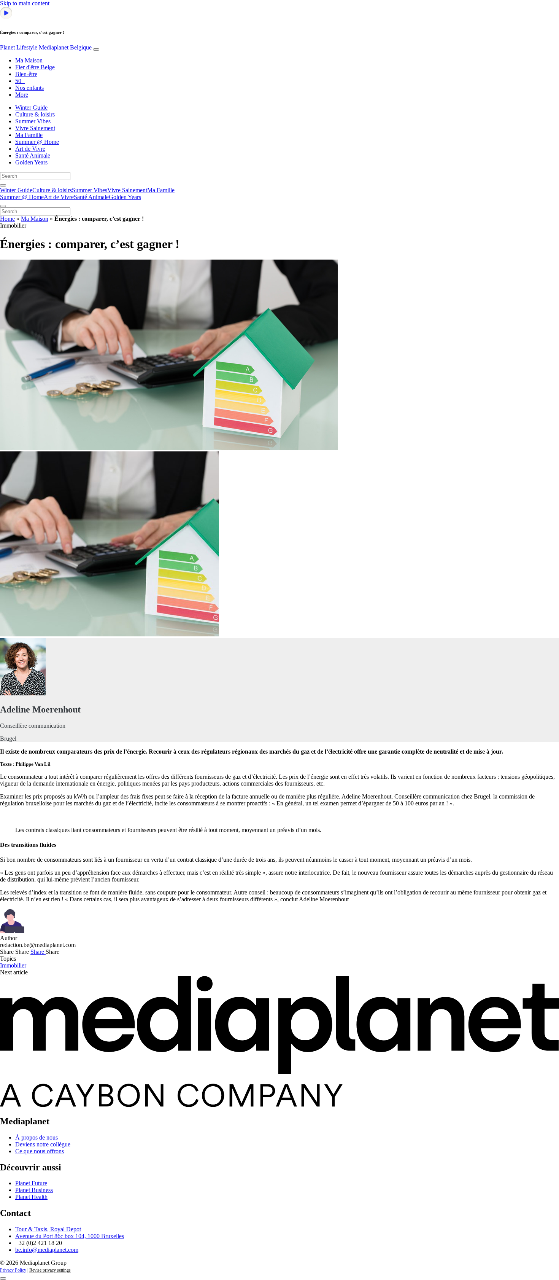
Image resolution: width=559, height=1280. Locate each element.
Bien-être (26, 74)
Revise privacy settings (50, 1270)
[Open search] (3, 185)
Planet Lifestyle (46, 47)
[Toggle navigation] (96, 49)
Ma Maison (29, 60)
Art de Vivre (30, 148)
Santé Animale (32, 155)
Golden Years (31, 162)
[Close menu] (3, 206)
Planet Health (31, 1197)
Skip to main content (24, 3)
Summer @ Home (37, 142)
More (21, 94)
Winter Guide (31, 107)
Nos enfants (29, 87)
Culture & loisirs (35, 114)
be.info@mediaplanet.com (46, 1250)
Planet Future (31, 1183)
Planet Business (34, 1190)
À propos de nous (36, 1137)
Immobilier (13, 965)
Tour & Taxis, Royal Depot (48, 1229)
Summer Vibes (33, 121)
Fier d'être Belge (35, 67)
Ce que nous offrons (39, 1151)
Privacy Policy (13, 1270)
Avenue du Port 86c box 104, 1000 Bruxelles (69, 1236)
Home (7, 218)
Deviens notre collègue (42, 1144)
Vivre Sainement (35, 128)
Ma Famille (29, 135)
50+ (20, 81)
